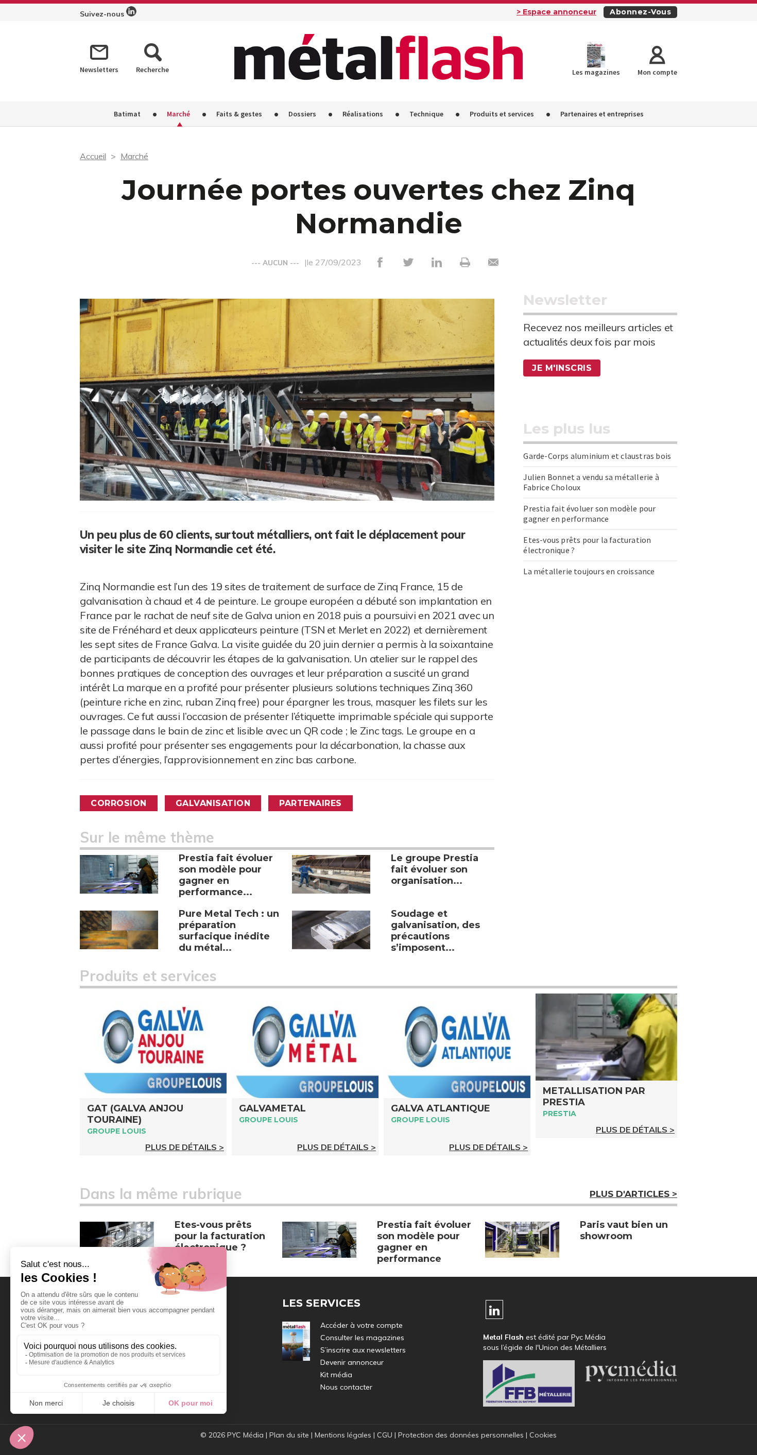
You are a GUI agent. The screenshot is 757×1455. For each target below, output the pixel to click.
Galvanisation (213, 803)
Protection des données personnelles (461, 1435)
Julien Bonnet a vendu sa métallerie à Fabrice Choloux (591, 482)
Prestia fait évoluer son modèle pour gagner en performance (589, 513)
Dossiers (302, 113)
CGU (384, 1435)
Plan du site (289, 1435)
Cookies (543, 1435)
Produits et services (502, 113)
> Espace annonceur (556, 11)
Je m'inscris (562, 368)
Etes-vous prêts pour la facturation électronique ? (587, 545)
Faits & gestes (239, 113)
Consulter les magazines (362, 1337)
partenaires (310, 803)
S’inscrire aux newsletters (363, 1350)
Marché (178, 113)
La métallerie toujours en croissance (589, 571)
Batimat (127, 113)
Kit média (336, 1374)
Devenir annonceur (352, 1362)
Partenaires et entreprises (602, 113)
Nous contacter (346, 1387)
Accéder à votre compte (361, 1325)
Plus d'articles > (633, 1194)
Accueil (93, 156)
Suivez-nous (103, 14)
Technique (426, 113)
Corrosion (119, 803)
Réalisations (362, 113)
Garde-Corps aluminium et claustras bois (597, 456)
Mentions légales (343, 1435)
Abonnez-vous (640, 11)
